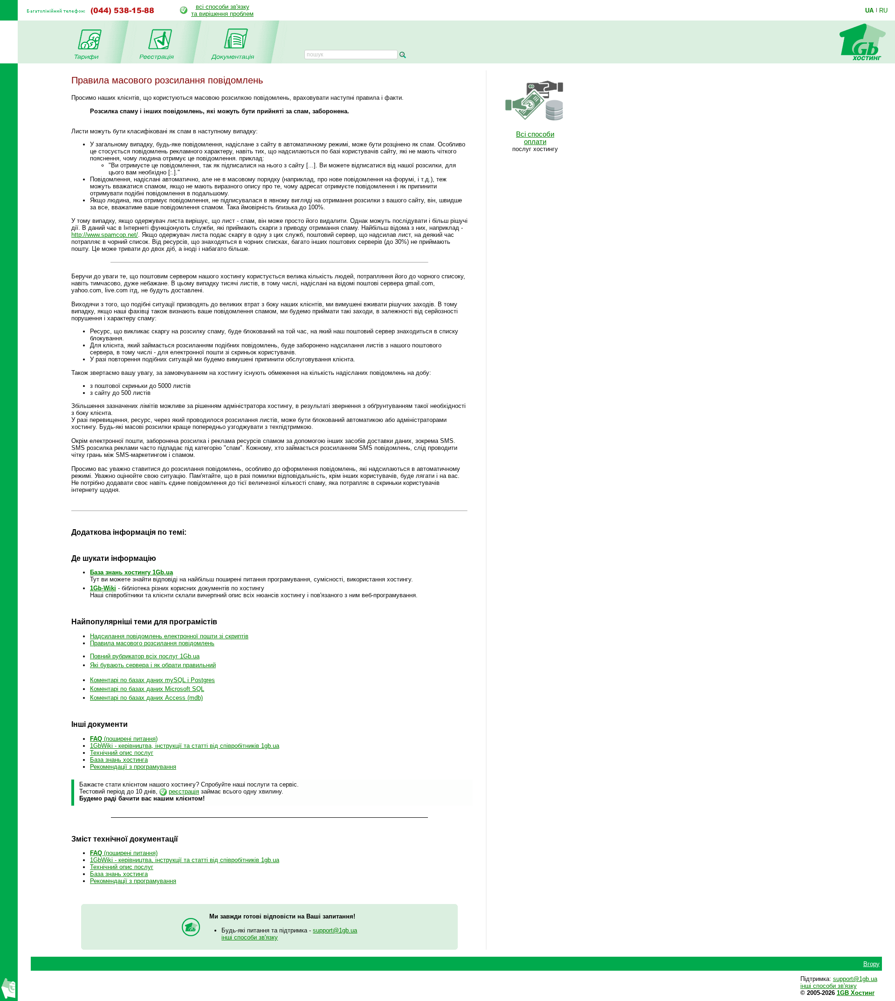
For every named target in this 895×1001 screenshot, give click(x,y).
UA (869, 10)
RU (883, 10)
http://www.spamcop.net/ (104, 234)
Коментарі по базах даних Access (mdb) (146, 697)
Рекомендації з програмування (133, 766)
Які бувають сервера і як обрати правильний (153, 665)
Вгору (871, 963)
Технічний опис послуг (121, 752)
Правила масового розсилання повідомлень (152, 643)
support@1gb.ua (335, 930)
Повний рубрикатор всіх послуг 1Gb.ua (145, 656)
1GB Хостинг (855, 992)
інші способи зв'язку (249, 937)
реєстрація (184, 791)
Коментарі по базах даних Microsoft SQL (147, 688)
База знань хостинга (119, 759)
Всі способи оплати (535, 138)
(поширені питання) (124, 738)
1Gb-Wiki (103, 588)
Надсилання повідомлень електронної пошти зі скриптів (169, 636)
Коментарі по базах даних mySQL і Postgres (152, 680)
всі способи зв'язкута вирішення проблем (222, 10)
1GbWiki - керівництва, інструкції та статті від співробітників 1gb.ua (184, 745)
